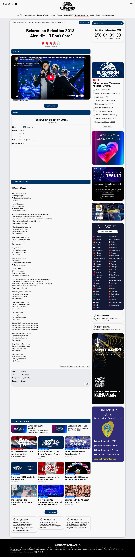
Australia (98, 245)
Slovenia (114, 286)
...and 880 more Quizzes (105, 459)
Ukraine (113, 300)
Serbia (113, 278)
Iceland (98, 297)
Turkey (113, 297)
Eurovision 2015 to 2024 (107, 454)
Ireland (97, 300)
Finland (97, 280)
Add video (64, 366)
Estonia (98, 278)
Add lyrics (74, 366)
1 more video (50, 106)
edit (87, 384)
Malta (113, 242)
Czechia (98, 272)
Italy (96, 305)
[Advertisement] (50, 162)
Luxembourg (115, 239)
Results (43, 15)
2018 (25, 22)
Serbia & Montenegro (117, 280)
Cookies (30, 552)
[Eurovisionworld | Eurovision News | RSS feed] (42, 552)
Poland (113, 264)
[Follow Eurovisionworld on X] (9, 4)
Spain (113, 289)
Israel (97, 302)
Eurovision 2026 (107, 137)
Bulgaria (98, 261)
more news (51, 512)
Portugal (114, 267)
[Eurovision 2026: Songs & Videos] (107, 152)
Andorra (98, 239)
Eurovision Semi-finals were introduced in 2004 (107, 328)
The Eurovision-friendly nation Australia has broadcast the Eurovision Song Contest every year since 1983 (50, 523)
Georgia (98, 286)
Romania (114, 269)
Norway (113, 261)
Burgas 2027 (68, 15)
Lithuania (114, 237)
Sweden (114, 291)
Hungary (98, 294)
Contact (16, 552)
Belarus (98, 253)
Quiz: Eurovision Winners (107, 450)
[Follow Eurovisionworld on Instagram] (6, 4)
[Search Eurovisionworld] (18, 15)
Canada (98, 264)
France (97, 283)
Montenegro (115, 250)
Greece (98, 291)
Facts (98, 15)
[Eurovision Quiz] (107, 429)
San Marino (115, 275)
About (11, 552)
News (29, 15)
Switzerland (115, 294)
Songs (56, 15)
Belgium (98, 256)
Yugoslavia (115, 305)
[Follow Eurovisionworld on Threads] (12, 4)
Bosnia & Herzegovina (101, 258)
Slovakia (114, 283)
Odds (92, 15)
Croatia (98, 267)
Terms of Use (23, 552)
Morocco (114, 253)
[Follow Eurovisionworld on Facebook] (3, 4)
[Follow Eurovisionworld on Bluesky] (16, 4)
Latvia (97, 308)
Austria (98, 248)
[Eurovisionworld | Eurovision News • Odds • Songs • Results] (67, 6)
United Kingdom (116, 302)
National (81, 15)
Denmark (98, 275)
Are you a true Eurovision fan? (108, 418)
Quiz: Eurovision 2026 (106, 441)
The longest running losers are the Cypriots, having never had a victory (106, 317)
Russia (113, 272)
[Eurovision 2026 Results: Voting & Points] (108, 175)
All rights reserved (15, 550)
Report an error (84, 366)
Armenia (98, 242)
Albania (98, 237)
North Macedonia (116, 258)
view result (107, 126)
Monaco (114, 248)
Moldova (114, 245)
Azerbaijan (99, 250)
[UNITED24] (108, 52)
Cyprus (97, 269)
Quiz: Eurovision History (107, 445)
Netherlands (115, 256)
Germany (98, 289)
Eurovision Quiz (108, 412)
